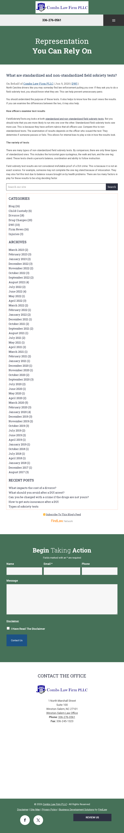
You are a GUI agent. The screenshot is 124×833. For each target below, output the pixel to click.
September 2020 (19, 379)
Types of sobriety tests (23, 506)
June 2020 (15, 389)
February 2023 (18, 254)
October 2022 (17, 273)
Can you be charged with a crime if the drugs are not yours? (49, 497)
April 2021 (15, 347)
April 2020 (15, 398)
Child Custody (18, 211)
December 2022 (19, 263)
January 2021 (17, 361)
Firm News (16, 229)
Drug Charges (18, 220)
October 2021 (17, 324)
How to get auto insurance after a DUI (34, 502)
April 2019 (15, 439)
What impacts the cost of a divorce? (32, 488)
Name (10, 563)
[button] (113, 20)
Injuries (14, 234)
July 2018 (15, 453)
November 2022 (19, 268)
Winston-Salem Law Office (62, 713)
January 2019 (17, 444)
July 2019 (15, 430)
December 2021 (18, 319)
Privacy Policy (49, 809)
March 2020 (16, 402)
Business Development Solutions (76, 809)
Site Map (35, 809)
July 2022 (15, 287)
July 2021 (15, 338)
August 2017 (17, 472)
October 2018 (17, 449)
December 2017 (18, 467)
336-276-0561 (51, 20)
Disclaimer (13, 621)
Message (12, 580)
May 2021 (15, 342)
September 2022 (19, 277)
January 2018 (17, 463)
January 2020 (18, 412)
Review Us (92, 817)
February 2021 (18, 356)
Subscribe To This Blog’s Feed (63, 514)
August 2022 (17, 282)
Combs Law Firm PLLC (38, 83)
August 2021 (17, 333)
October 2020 (17, 375)
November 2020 (19, 370)
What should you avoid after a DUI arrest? (36, 492)
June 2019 (15, 435)
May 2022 (15, 296)
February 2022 (18, 310)
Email (48, 563)
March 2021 (16, 351)
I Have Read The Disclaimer (28, 628)
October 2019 (17, 426)
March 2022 (16, 305)
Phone (86, 563)
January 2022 (18, 314)
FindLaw (102, 809)
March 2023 (16, 250)
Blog (12, 206)
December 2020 (19, 365)
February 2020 (18, 407)
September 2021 (19, 328)
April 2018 (15, 458)
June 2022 (15, 291)
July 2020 (15, 384)
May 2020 (15, 393)
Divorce (14, 215)
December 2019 (18, 416)
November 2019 (19, 421)
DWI (74, 83)
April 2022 (15, 300)
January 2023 (18, 259)
